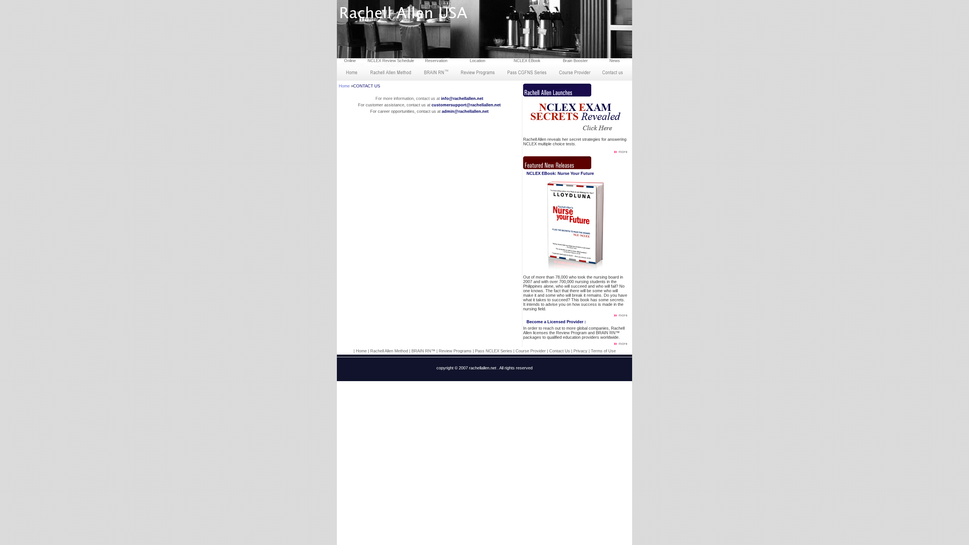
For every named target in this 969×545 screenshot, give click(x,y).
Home (344, 86)
